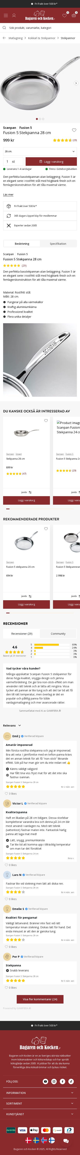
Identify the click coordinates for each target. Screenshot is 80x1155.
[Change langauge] (28, 1140)
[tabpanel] (40, 287)
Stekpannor (68, 38)
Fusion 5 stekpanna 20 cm (20, 567)
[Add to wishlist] (74, 130)
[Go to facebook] (62, 1081)
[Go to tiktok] (71, 1081)
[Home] (40, 15)
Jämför (24, 492)
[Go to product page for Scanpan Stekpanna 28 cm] (26, 433)
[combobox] (40, 27)
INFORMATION (16, 1093)
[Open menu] (6, 15)
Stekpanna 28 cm (15, 458)
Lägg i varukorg (53, 161)
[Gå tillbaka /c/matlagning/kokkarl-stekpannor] (4, 37)
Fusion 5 (25, 128)
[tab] (37, 119)
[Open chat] (66, 1141)
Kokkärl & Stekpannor (41, 38)
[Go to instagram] (54, 1081)
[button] (65, 140)
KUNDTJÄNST (15, 1114)
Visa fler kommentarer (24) (40, 999)
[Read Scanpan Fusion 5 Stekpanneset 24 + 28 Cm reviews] (60, 582)
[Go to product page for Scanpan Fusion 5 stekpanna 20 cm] (26, 541)
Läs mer (8, 194)
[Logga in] (14, 15)
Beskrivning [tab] (22, 243)
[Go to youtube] (45, 1081)
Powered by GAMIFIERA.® (17, 1008)
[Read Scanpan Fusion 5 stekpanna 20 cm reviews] (10, 582)
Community (58, 633)
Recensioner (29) (21, 633)
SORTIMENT (14, 1103)
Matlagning (16, 38)
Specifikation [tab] (58, 243)
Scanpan (9, 128)
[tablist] (40, 243)
